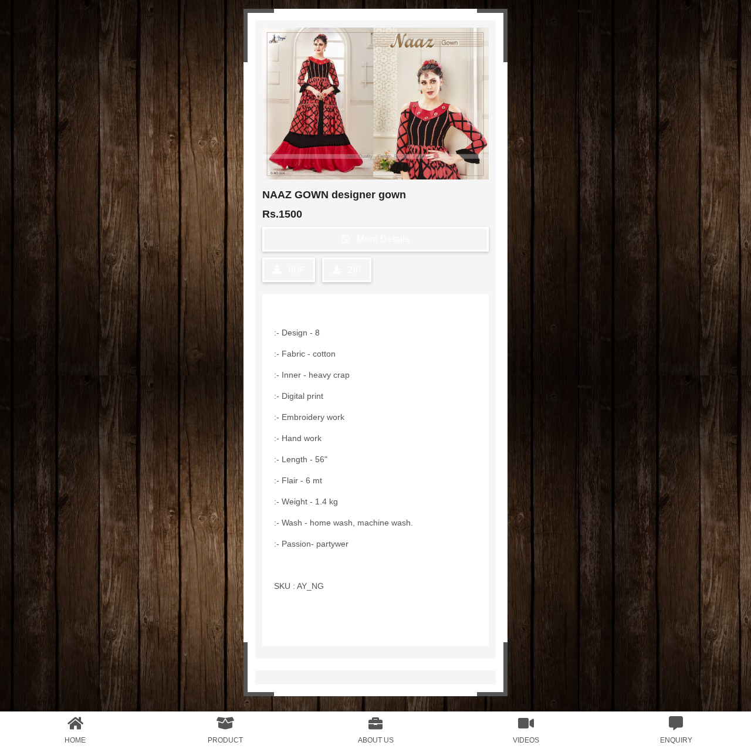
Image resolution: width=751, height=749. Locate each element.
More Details (380, 239)
